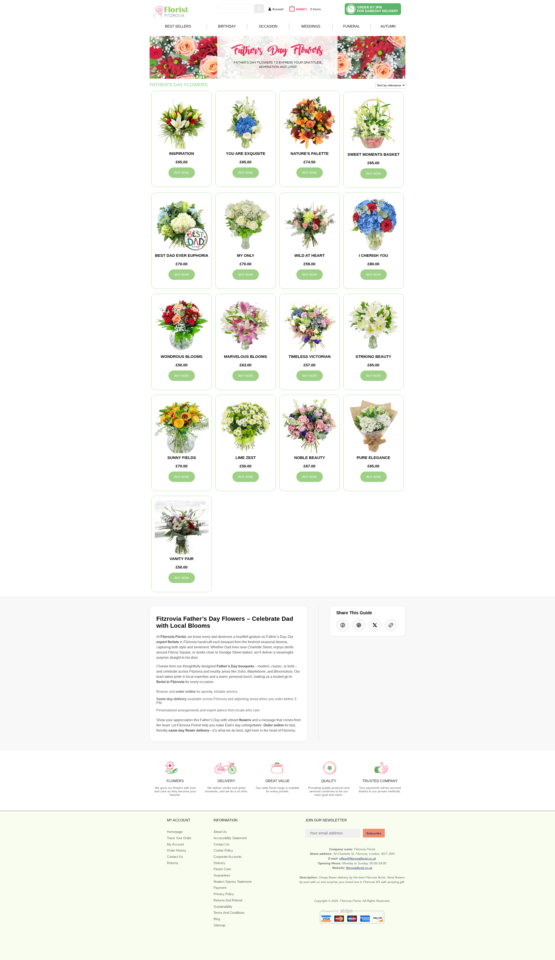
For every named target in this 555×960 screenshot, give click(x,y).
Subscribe (373, 833)
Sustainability (223, 906)
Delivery (219, 863)
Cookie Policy (223, 850)
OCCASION (268, 26)
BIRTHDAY (227, 26)
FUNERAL (351, 26)
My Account (175, 844)
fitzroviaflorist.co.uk (359, 868)
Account (277, 9)
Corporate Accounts (228, 856)
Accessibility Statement (230, 838)
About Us (220, 832)
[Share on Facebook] (342, 625)
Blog (217, 919)
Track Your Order (179, 838)
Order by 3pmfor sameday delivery (377, 9)
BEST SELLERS (178, 26)
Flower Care (222, 869)
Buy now (182, 172)
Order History (176, 850)
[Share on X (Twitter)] (374, 625)
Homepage (175, 832)
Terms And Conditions (229, 912)
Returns (172, 863)
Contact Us (175, 856)
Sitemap (219, 925)
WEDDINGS (310, 26)
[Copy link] (390, 625)
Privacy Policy (224, 894)
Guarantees (222, 875)
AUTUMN (388, 26)
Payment (220, 888)
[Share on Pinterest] (358, 625)
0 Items (315, 9)
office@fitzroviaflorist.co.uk (357, 858)
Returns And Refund (228, 900)
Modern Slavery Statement (232, 881)
